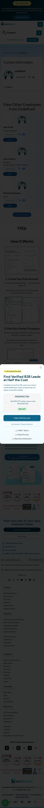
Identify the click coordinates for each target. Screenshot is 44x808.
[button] (41, 367)
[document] (22, 404)
